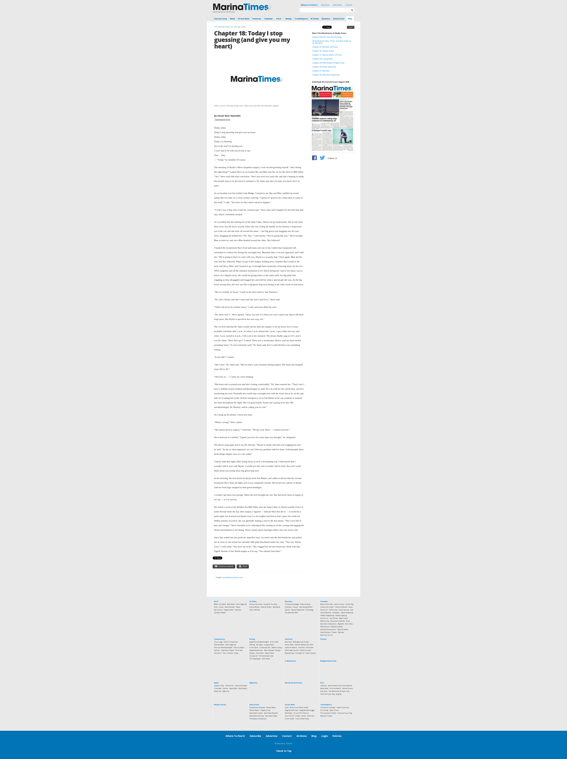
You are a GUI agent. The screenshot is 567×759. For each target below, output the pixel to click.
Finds (287, 707)
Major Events (343, 618)
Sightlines (225, 691)
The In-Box (239, 650)
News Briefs (233, 688)
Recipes (277, 650)
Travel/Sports (301, 18)
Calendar (268, 18)
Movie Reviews (230, 607)
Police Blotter (242, 688)
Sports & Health (342, 629)
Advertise (325, 5)
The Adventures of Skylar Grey (339, 691)
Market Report (254, 710)
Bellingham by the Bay (301, 642)
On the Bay (324, 710)
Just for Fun (324, 618)
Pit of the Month (335, 688)
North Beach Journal (292, 650)
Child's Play (349, 604)
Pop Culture (218, 610)
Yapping (338, 694)
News (232, 18)
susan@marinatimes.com (232, 577)
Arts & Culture (339, 604)
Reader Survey (220, 705)
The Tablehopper (255, 659)
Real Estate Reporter (271, 713)
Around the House (255, 604)
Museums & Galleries (337, 621)
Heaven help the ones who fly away (327, 37)
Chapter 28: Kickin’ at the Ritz (324, 67)
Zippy (236, 653)
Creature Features (341, 607)
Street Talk (310, 716)
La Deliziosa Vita (264, 647)
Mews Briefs (324, 688)
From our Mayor (239, 647)
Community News (241, 686)
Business (326, 18)
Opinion (217, 650)
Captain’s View (219, 686)
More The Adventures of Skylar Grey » (329, 33)
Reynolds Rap (289, 653)
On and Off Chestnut (301, 713)
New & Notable (269, 650)
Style (251, 610)
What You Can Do (326, 635)
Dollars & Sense (305, 604)
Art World (222, 604)
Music (348, 621)
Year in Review (228, 653)
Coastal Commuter (342, 707)
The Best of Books (220, 613)
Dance (350, 607)
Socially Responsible (298, 610)
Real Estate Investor (256, 713)
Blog (314, 735)
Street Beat (244, 18)
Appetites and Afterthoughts (259, 642)
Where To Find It (235, 735)
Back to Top (283, 750)
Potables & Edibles (336, 627)
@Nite (216, 604)
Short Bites (260, 653)
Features (256, 18)
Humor (221, 607)
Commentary (219, 639)
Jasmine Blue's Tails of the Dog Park (340, 686)
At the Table (274, 642)
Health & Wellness (347, 613)
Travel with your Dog (327, 694)
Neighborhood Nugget (307, 710)
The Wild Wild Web (291, 613)
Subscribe (337, 5)
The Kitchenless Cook (266, 656)
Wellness (257, 610)
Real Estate (338, 18)
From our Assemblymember (223, 647)
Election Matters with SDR (304, 645)
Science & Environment (328, 629)
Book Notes (231, 604)
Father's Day (333, 610)
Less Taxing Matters (305, 607)
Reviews (252, 653)
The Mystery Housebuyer (257, 719)
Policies (337, 735)
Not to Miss (349, 624)
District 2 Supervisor (231, 642)
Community (229, 686)
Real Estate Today (271, 716)
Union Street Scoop (302, 719)
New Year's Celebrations (328, 624)
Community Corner (327, 607)
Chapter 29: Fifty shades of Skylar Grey (328, 63)
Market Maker (271, 707)
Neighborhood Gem (256, 650)
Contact (348, 5)
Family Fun (324, 610)
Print (351, 27)
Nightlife (341, 624)
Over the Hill (289, 716)
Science (287, 610)
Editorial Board (219, 645)
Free (351, 610)
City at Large (218, 642)
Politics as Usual (305, 650)
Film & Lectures (344, 610)
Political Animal (347, 688)
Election (225, 688)
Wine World (266, 659)
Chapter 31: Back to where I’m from (327, 55)
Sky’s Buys (323, 691)
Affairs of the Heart (326, 604)
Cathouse (323, 686)
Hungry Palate (269, 645)
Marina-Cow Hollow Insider (299, 707)
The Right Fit (299, 653)
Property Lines (265, 710)
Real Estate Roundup (256, 716)
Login (324, 735)
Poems (238, 607)
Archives (301, 735)
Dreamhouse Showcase (257, 707)
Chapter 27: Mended (320, 71)
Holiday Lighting (341, 615)
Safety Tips (217, 691)
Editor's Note (289, 645)
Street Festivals (325, 632)
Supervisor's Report (227, 650)
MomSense (276, 607)
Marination (310, 647)
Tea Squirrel (253, 656)
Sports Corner (334, 710)
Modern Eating (277, 647)
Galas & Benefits (325, 613)
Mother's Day (324, 621)
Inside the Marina (291, 647)
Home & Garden (266, 607)
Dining (288, 18)
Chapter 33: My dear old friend (325, 47)
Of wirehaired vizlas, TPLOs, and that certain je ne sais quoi (331, 42)
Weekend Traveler (326, 716)
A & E (278, 18)
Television (238, 610)
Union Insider (289, 719)
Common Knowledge (292, 604)
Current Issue (220, 18)
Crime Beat (217, 688)
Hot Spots (259, 645)
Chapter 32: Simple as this (323, 51)
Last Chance (334, 618)
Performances (324, 627)
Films (215, 607)
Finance (295, 607)
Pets (350, 18)
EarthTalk (288, 607)
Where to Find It (309, 5)
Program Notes (228, 610)
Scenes (303, 716)
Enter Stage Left (241, 604)
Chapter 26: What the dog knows (325, 75)
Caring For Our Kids (270, 604)
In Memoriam (290, 661)
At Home (315, 18)
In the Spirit (253, 647)
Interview (301, 647)
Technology (309, 610)
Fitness (323, 639)
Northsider (288, 713)
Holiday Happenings (327, 615)
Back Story (288, 642)
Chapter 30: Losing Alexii (322, 59)
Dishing (252, 645)
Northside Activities (293, 683)
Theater (334, 632)
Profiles (297, 716)
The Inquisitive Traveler (328, 713)
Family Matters (254, 607)
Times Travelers (311, 653)
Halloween (336, 613)
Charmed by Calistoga (327, 707)
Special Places (269, 653)
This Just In (218, 653)
